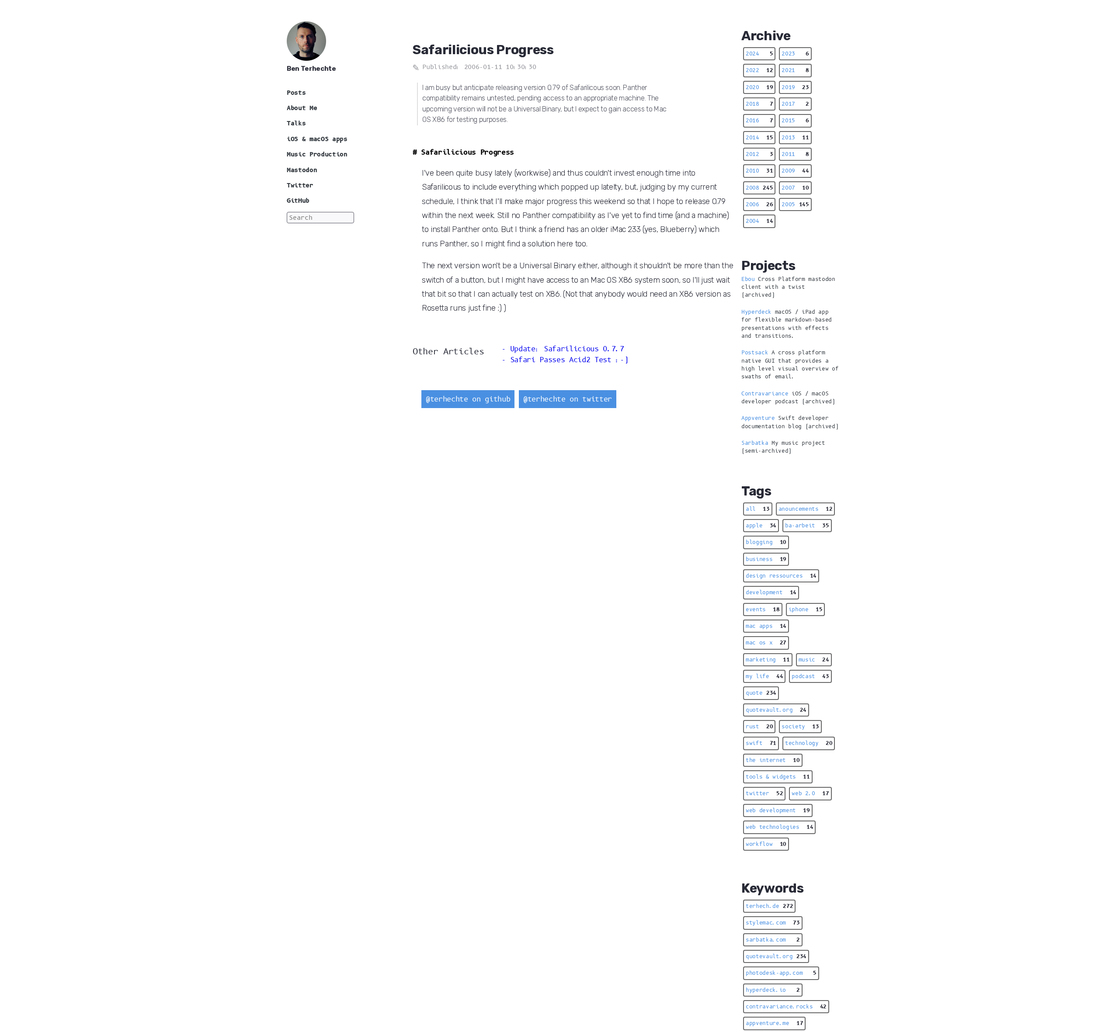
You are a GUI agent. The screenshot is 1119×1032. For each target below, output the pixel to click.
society (800, 726)
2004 (759, 221)
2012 (759, 154)
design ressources (781, 575)
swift (761, 743)
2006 (759, 204)
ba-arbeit (807, 525)
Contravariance (764, 393)
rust (759, 726)
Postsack (754, 352)
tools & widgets (778, 776)
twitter (764, 793)
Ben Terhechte (311, 69)
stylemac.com (773, 922)
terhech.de (769, 906)
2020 (759, 87)
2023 (795, 53)
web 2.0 (810, 793)
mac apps (766, 626)
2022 (759, 70)
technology (808, 743)
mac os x (766, 642)
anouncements (805, 509)
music (814, 659)
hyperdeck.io (773, 990)
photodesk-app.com (781, 973)
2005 (795, 204)
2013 (795, 137)
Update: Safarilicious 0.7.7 (567, 348)
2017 (795, 103)
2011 (795, 154)
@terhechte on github (468, 399)
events (763, 609)
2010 (759, 170)
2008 (759, 187)
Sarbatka (754, 443)
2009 (795, 170)
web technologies (779, 827)
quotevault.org (776, 709)
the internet (773, 760)
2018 (759, 103)
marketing (768, 659)
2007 (795, 187)
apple (761, 525)
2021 (795, 70)
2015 (795, 120)
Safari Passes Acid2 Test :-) (569, 359)
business (766, 559)
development (771, 592)
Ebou (748, 279)
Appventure (758, 418)
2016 (759, 120)
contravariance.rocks (786, 1006)
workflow (766, 844)
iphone (806, 609)
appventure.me (774, 1023)
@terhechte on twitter (567, 399)
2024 (759, 53)
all (758, 509)
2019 (795, 87)
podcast (810, 676)
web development (778, 810)
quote (761, 692)
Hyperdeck (756, 311)
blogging (766, 542)
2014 (759, 137)
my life (764, 676)
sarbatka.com (773, 939)
